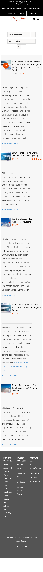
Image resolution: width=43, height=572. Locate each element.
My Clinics (21, 482)
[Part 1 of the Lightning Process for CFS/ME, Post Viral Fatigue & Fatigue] (6, 308)
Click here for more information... (36, 477)
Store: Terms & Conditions (7, 488)
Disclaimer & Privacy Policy (7, 512)
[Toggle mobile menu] (38, 19)
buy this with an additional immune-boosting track (15, 366)
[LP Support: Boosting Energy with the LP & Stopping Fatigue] (6, 156)
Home (5, 465)
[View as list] (23, 47)
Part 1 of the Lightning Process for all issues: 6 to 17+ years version (26, 388)
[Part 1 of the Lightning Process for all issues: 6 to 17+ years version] (6, 388)
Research (7, 471)
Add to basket (8, 143)
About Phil (7, 468)
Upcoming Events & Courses (21, 490)
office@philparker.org (21, 4)
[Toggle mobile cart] (34, 19)
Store (5, 482)
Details (18, 143)
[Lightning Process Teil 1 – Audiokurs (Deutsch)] (6, 222)
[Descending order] (33, 34)
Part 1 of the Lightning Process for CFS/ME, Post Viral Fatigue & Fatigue (26, 307)
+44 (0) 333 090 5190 (25, 2)
